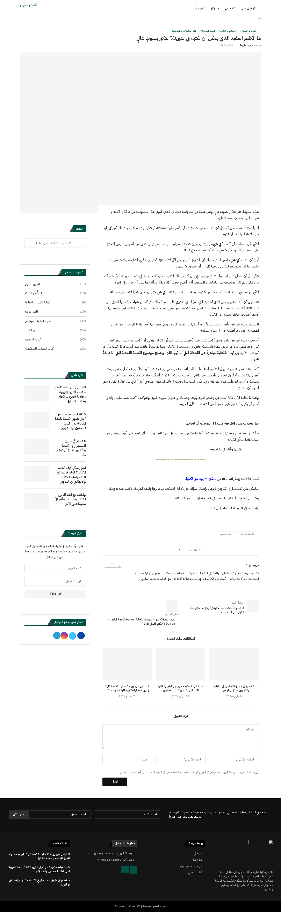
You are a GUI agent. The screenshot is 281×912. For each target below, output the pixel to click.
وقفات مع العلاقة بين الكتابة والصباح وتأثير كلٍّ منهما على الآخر (70, 499)
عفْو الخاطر (55, 330)
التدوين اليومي (226, 534)
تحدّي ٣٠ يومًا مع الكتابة (200, 478)
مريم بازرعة (246, 45)
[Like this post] (177, 550)
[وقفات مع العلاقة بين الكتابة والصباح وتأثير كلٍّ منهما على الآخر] (36, 501)
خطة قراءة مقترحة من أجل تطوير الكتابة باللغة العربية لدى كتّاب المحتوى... (180, 688)
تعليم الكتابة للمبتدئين (55, 321)
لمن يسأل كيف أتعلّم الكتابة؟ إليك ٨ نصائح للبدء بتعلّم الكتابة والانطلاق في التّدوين (71, 475)
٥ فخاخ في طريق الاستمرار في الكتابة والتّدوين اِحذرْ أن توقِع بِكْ (234, 688)
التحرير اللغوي (55, 284)
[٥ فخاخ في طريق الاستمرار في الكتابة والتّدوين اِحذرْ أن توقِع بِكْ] (234, 664)
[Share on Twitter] (168, 550)
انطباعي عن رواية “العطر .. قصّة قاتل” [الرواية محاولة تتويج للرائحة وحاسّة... (127, 688)
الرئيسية (199, 8)
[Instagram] (248, 30)
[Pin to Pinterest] (164, 550)
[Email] (252, 30)
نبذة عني (230, 8)
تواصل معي (248, 8)
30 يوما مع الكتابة (246, 534)
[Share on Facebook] (172, 550)
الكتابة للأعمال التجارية (55, 302)
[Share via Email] (160, 550)
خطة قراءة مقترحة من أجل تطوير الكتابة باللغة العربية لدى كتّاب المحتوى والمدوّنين (70, 421)
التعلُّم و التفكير (55, 293)
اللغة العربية (55, 312)
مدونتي (214, 8)
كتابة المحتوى (55, 339)
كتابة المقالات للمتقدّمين (55, 349)
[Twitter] (244, 30)
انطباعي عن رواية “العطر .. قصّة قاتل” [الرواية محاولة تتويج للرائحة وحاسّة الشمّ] (70, 394)
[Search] (259, 30)
